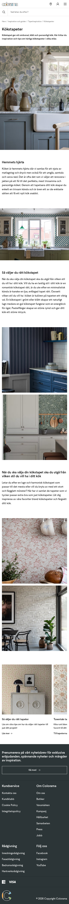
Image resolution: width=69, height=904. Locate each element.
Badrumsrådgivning (12, 865)
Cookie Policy (10, 805)
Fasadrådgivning (11, 859)
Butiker (40, 799)
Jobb (39, 835)
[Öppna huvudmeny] (65, 4)
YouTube (41, 865)
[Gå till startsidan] (12, 4)
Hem (4, 21)
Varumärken (43, 805)
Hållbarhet (42, 817)
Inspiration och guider (17, 21)
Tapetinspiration (35, 21)
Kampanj (41, 811)
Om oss (40, 793)
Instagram (41, 859)
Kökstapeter (49, 21)
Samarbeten (43, 823)
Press (39, 829)
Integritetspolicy (11, 811)
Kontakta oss (9, 793)
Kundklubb (8, 799)
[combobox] (38, 12)
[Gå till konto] (57, 4)
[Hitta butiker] (50, 4)
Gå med (32, 770)
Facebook (42, 853)
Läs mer (6, 733)
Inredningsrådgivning (13, 853)
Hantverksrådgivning (13, 871)
